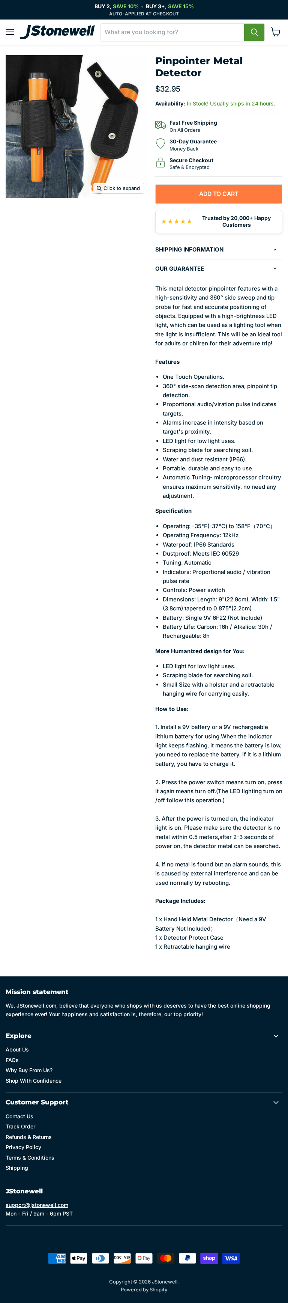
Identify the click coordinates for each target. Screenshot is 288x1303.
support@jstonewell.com (37, 1205)
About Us (17, 1049)
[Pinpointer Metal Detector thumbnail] (17, 217)
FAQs (12, 1060)
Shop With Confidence (34, 1080)
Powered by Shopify (144, 1289)
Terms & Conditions (30, 1157)
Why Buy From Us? (29, 1070)
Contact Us (19, 1116)
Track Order (20, 1126)
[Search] (254, 32)
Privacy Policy (23, 1147)
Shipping (17, 1167)
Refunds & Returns (29, 1137)
